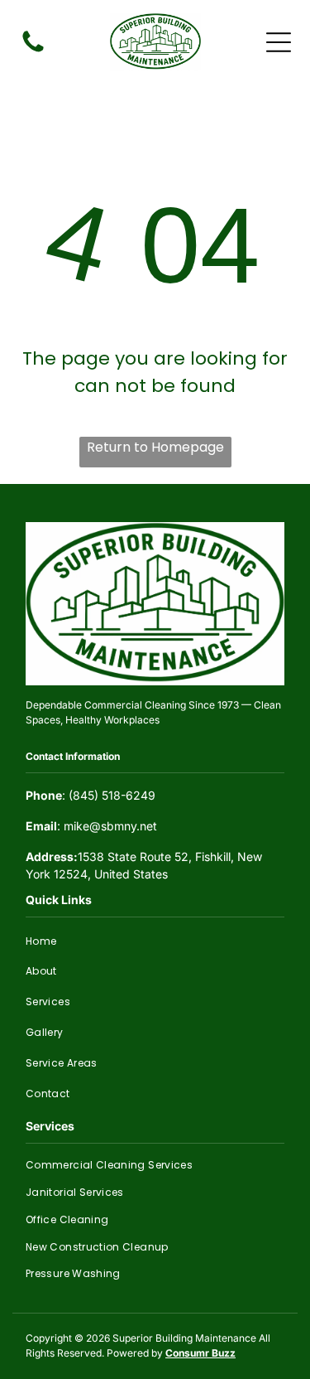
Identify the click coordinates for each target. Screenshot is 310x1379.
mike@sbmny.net (110, 826)
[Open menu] (278, 42)
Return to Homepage (155, 447)
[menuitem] (155, 941)
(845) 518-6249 (112, 795)
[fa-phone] (33, 50)
